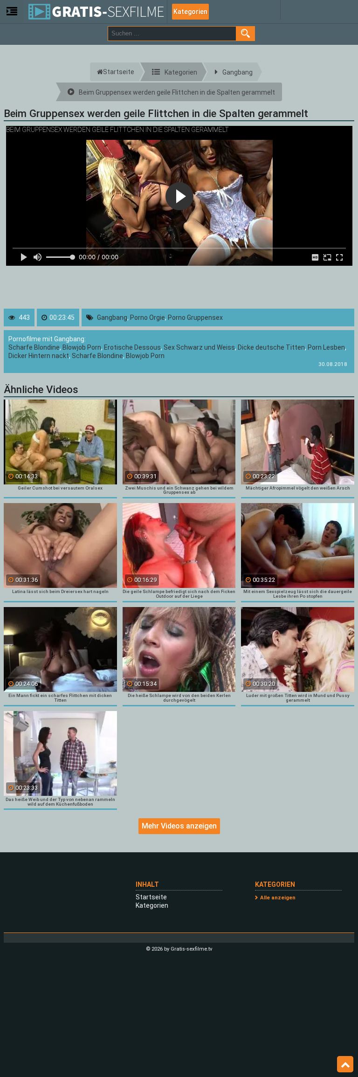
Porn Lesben (326, 347)
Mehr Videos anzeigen (179, 826)
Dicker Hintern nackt (38, 355)
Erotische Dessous (132, 347)
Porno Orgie (147, 317)
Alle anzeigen (278, 898)
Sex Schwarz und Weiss (199, 347)
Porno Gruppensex (195, 317)
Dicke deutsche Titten (271, 347)
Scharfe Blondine (34, 347)
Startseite (151, 897)
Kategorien (190, 11)
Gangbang (112, 317)
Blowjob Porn (81, 347)
